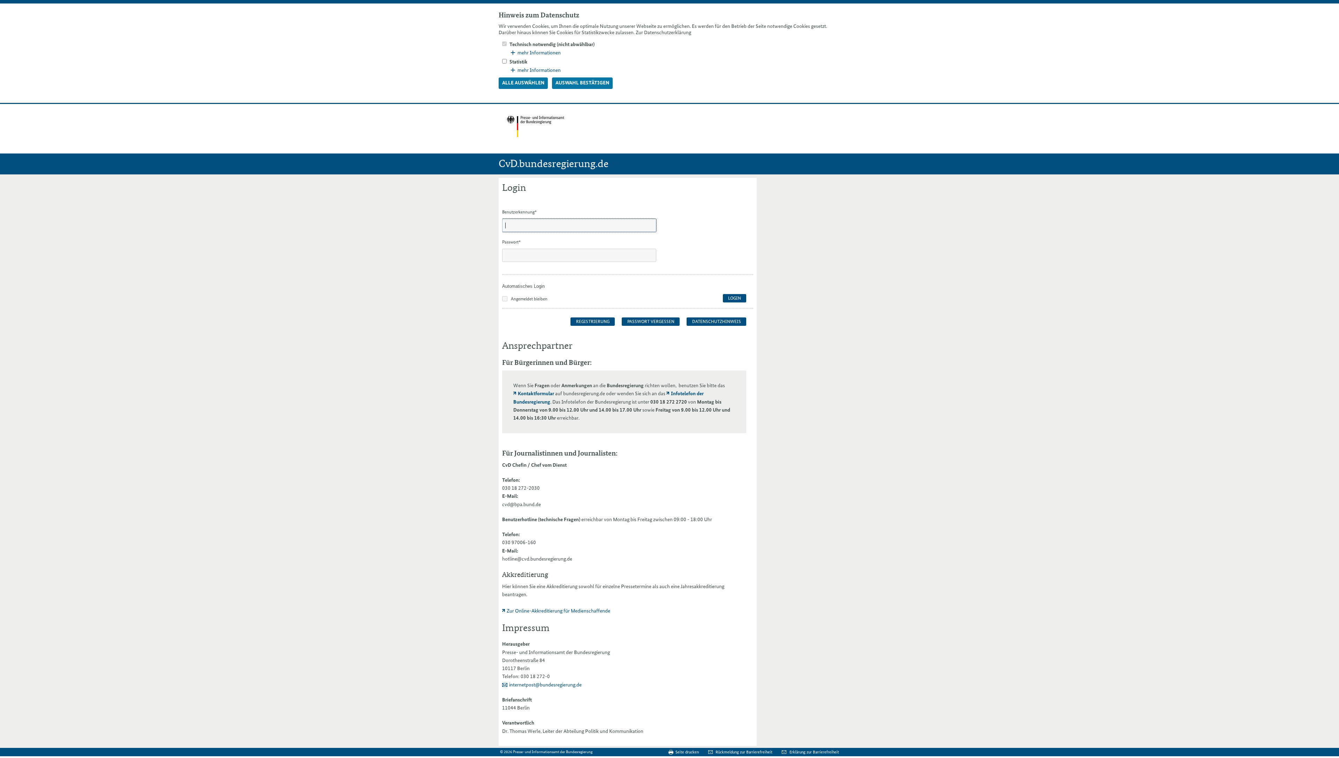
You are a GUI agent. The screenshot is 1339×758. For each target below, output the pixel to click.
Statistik (518, 62)
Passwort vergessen (650, 321)
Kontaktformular (536, 393)
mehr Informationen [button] (539, 53)
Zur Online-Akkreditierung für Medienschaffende (558, 611)
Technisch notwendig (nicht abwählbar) (552, 44)
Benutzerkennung (519, 212)
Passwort (511, 242)
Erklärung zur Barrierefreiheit (814, 752)
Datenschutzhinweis (716, 321)
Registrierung (593, 321)
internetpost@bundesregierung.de (545, 685)
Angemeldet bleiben (529, 298)
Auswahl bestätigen (582, 83)
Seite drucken (687, 752)
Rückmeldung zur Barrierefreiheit (744, 752)
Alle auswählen (523, 83)
